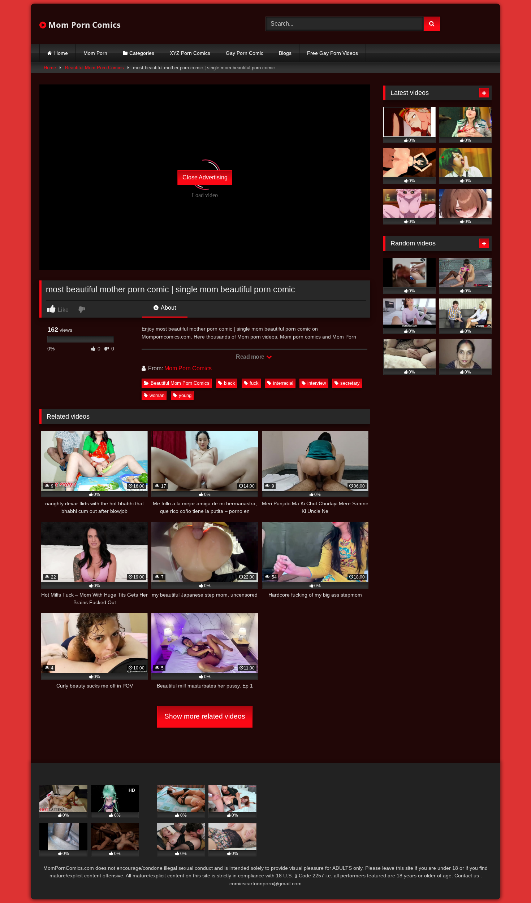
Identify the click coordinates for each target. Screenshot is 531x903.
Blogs (285, 53)
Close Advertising (205, 177)
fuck (254, 383)
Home (61, 53)
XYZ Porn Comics (190, 53)
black (229, 383)
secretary (350, 383)
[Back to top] (509, 881)
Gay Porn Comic (244, 53)
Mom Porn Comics (83, 24)
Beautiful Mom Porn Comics (94, 67)
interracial (283, 383)
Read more (251, 357)
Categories (141, 53)
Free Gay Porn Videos (332, 53)
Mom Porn (95, 53)
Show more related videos (204, 716)
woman (157, 395)
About (168, 308)
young (185, 395)
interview (316, 383)
